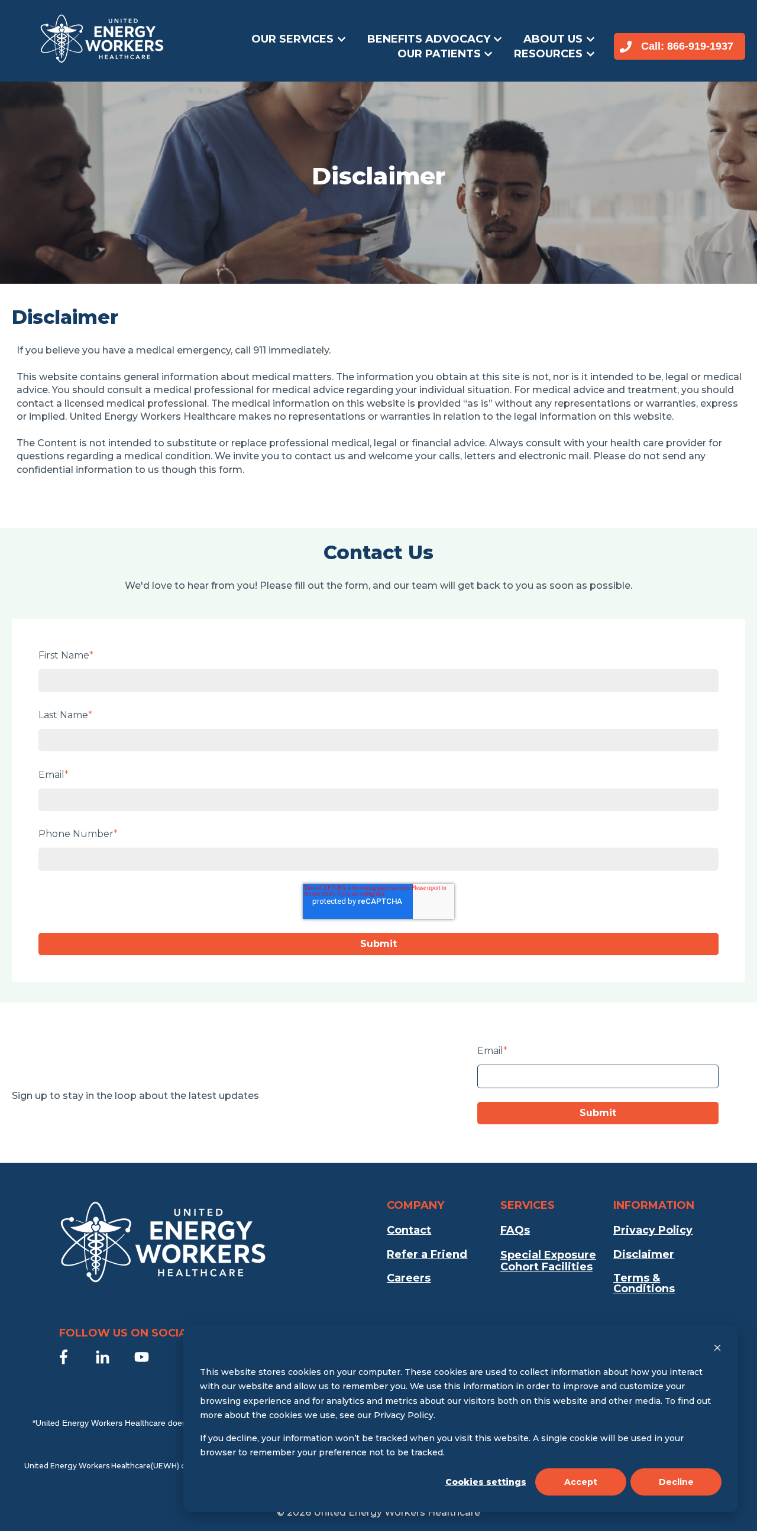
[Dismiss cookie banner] (717, 1349)
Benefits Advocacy (428, 39)
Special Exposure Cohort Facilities (548, 1261)
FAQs (515, 1230)
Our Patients (439, 53)
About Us (553, 39)
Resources (548, 53)
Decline (676, 1482)
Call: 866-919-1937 (687, 46)
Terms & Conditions (644, 1283)
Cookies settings (485, 1482)
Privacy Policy (653, 1230)
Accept (580, 1482)
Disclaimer (643, 1254)
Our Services (292, 39)
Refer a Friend (427, 1254)
